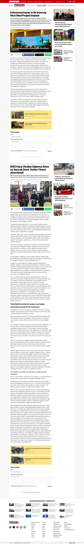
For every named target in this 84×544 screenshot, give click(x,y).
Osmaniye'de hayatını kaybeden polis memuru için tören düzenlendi (64, 198)
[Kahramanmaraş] (64, 35)
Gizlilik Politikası (68, 524)
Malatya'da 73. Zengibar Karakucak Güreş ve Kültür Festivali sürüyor (68, 213)
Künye (57, 1)
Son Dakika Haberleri (69, 529)
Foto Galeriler (56, 524)
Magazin (44, 524)
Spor (32, 529)
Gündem (18, 164)
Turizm (43, 531)
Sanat (43, 526)
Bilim (43, 527)
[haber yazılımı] (72, 542)
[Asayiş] (64, 169)
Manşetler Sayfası (57, 526)
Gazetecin (12, 9)
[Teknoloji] (64, 15)
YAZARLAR (23, 1)
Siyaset (33, 526)
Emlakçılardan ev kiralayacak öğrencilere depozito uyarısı (68, 59)
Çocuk (43, 529)
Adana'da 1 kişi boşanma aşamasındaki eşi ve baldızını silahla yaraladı (64, 178)
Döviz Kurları (56, 529)
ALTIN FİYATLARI (48, 1)
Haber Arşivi (67, 527)
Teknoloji (33, 531)
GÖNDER (50, 151)
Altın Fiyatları (56, 531)
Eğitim (17, 9)
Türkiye (44, 522)
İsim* (11, 134)
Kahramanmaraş (35, 522)
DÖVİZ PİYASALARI (38, 1)
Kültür (43, 537)
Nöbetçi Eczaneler (57, 535)
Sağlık (43, 535)
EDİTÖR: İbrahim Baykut (27, 27)
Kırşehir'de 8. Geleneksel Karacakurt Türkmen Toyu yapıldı (68, 206)
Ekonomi (33, 533)
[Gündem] (64, 189)
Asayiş (32, 527)
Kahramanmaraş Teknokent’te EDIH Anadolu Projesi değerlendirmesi (63, 24)
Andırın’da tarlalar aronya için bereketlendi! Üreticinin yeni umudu (63, 44)
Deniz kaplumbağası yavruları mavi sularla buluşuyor (68, 52)
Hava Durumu (56, 537)
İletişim (60, 1)
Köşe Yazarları (56, 522)
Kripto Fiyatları (56, 533)
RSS (11, 542)
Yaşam (32, 537)
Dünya (32, 535)
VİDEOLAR (30, 1)
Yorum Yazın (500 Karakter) (16, 139)
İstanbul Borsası (57, 527)
